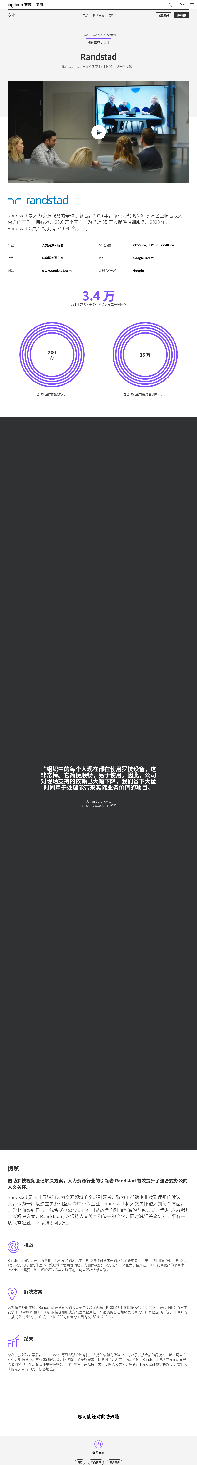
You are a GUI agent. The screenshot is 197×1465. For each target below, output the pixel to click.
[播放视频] (98, 132)
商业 (11, 15)
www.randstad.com (57, 270)
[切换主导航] (192, 4)
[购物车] (182, 5)
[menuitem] (85, 15)
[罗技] (28, 4)
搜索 (170, 5)
